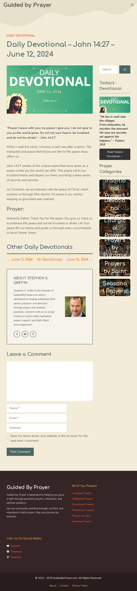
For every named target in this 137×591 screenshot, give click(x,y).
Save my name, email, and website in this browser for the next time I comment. (49, 438)
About (52, 585)
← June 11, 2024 (20, 259)
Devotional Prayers (83, 504)
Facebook (16, 551)
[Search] (124, 69)
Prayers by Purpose (83, 510)
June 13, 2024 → (79, 259)
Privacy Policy (80, 585)
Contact (64, 585)
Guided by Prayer (27, 5)
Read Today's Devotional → (115, 154)
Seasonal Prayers (82, 521)
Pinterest (16, 557)
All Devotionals (49, 259)
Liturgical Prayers (82, 493)
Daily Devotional (21, 36)
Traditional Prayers (82, 498)
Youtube (15, 546)
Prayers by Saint (81, 515)
